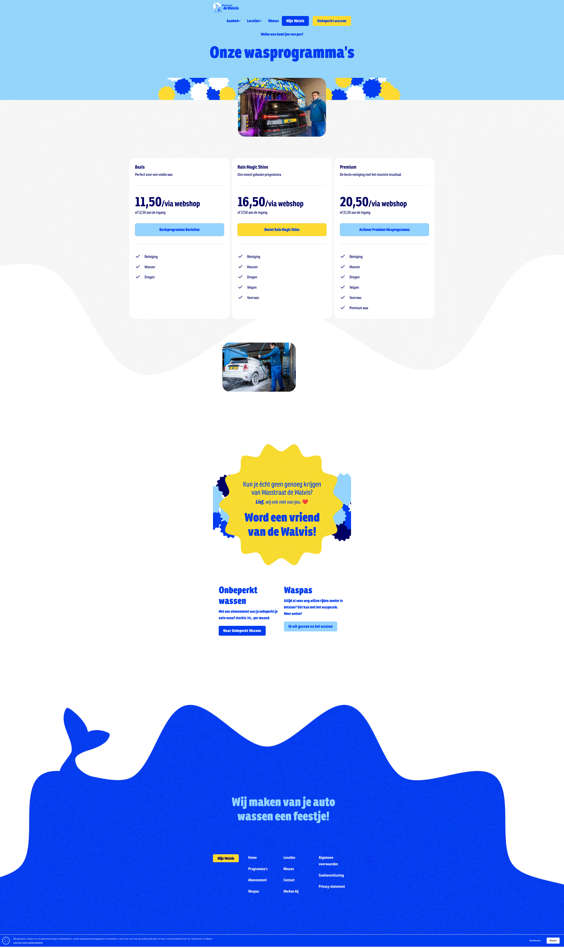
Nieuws (273, 20)
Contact (288, 879)
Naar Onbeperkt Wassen (242, 630)
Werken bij (290, 891)
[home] (226, 7)
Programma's (258, 868)
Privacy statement (332, 886)
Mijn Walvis (295, 20)
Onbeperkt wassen (331, 20)
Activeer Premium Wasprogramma (384, 229)
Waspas (253, 891)
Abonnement (257, 879)
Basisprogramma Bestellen (179, 229)
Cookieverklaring (331, 875)
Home (252, 857)
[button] (234, 21)
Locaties (289, 857)
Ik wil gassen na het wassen (310, 626)
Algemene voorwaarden (328, 860)
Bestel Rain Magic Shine (281, 229)
